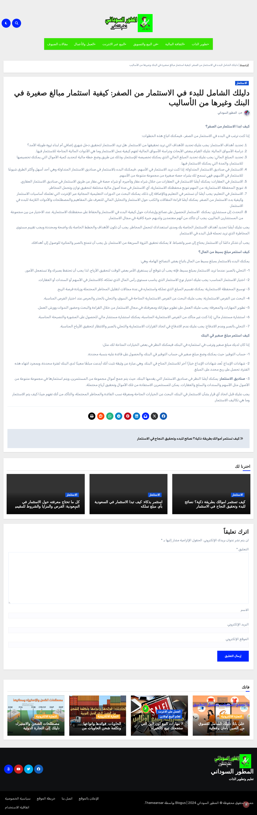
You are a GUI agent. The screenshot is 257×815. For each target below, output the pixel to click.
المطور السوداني (227, 112)
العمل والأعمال (84, 44)
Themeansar (154, 803)
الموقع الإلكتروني (237, 639)
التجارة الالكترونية (231, 716)
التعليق (242, 549)
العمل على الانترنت (169, 711)
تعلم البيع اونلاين (170, 716)
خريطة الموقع (46, 798)
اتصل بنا (67, 798)
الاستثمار (242, 83)
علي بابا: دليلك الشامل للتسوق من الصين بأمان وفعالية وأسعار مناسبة (222, 728)
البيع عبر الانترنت (113, 44)
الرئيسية (244, 64)
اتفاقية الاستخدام (17, 807)
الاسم (245, 610)
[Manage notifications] (246, 804)
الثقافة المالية (174, 44)
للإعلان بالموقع (89, 798)
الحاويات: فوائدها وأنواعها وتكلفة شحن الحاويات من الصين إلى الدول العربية (101, 728)
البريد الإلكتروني (238, 624)
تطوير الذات (200, 44)
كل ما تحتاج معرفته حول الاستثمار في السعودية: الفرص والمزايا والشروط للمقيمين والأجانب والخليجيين (46, 506)
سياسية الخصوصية (18, 798)
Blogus (180, 803)
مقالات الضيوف (57, 44)
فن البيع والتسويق (145, 44)
